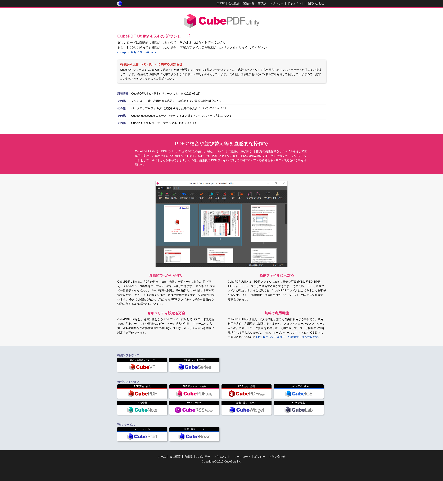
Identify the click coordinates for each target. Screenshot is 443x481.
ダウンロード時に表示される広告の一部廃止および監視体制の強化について (178, 100)
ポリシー (259, 456)
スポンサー (277, 3)
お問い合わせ (316, 3)
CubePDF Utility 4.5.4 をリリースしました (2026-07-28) (165, 93)
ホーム (162, 456)
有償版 (262, 3)
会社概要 (233, 3)
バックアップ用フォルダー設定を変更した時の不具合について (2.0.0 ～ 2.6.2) (179, 108)
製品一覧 (248, 3)
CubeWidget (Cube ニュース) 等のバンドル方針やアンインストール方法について (181, 115)
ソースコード (242, 456)
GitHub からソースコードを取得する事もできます (287, 336)
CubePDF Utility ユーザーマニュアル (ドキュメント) (163, 123)
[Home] (119, 5)
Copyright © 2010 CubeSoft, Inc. (221, 461)
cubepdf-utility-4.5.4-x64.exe (136, 52)
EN (219, 3)
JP (223, 3)
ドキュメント (295, 3)
